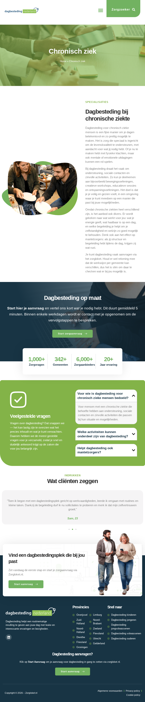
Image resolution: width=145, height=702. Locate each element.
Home (63, 61)
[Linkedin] (9, 637)
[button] (101, 10)
